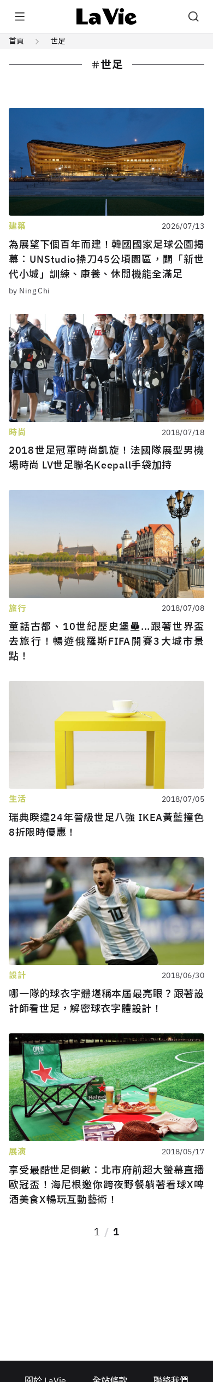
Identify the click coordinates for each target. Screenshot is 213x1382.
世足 (58, 41)
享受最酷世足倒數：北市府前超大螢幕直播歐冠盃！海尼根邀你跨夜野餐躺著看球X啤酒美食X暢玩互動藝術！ (106, 1185)
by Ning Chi (29, 291)
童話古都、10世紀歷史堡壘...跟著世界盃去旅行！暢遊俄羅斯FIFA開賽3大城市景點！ (106, 641)
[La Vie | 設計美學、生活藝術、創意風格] (106, 16)
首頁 (16, 41)
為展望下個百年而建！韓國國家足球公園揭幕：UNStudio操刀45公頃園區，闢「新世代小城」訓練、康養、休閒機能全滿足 (106, 259)
